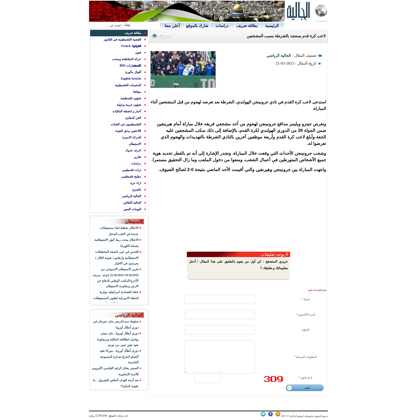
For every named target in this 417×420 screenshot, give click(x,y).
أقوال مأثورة (133, 72)
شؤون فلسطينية (131, 98)
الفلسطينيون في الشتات (126, 124)
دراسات (222, 25)
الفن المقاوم (133, 117)
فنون (138, 52)
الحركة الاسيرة (131, 137)
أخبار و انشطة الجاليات (127, 111)
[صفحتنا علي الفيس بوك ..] (270, 415)
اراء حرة (135, 183)
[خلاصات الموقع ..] (278, 415)
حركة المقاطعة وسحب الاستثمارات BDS (126, 62)
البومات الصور (132, 209)
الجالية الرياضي (278, 55)
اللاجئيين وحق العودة (128, 130)
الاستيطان (135, 144)
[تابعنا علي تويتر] (263, 415)
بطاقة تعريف (247, 25)
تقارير (137, 157)
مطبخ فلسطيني (131, 176)
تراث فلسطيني (131, 170)
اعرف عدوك (133, 150)
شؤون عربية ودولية (129, 104)
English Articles (131, 78)
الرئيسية (272, 25)
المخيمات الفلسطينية (128, 85)
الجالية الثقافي (132, 202)
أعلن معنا (172, 25)
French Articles (131, 46)
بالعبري (136, 189)
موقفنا (137, 91)
